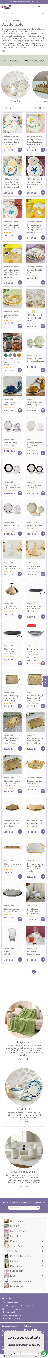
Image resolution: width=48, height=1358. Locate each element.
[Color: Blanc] (29, 311)
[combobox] (24, 13)
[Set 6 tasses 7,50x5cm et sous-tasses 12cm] (35, 902)
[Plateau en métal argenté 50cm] (12, 901)
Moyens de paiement (11, 1318)
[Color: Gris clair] (10, 355)
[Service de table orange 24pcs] (35, 394)
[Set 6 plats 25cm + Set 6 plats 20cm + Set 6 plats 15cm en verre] (35, 219)
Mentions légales (9, 1312)
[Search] (43, 13)
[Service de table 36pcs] (35, 518)
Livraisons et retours (11, 1309)
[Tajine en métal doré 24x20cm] (12, 598)
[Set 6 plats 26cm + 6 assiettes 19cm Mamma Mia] (12, 133)
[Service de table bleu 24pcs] (12, 394)
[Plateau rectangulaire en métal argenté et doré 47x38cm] (35, 859)
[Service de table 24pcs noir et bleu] (12, 477)
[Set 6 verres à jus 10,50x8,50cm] (35, 944)
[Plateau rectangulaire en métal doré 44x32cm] (35, 689)
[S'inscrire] (38, 1208)
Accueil (5, 21)
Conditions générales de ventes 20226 (18, 1306)
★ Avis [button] (45, 681)
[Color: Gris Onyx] (14, 355)
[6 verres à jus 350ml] (12, 944)
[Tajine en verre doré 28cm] (35, 558)
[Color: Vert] (6, 355)
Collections (15, 21)
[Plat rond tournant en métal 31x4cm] (12, 642)
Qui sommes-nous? (10, 1303)
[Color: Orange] (19, 355)
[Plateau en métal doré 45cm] (35, 773)
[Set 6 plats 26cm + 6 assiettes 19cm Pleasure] (12, 218)
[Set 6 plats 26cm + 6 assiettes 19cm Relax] (35, 175)
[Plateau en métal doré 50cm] (35, 816)
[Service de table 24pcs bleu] (12, 435)
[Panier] (38, 7)
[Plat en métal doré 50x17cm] (12, 856)
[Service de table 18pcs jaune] (12, 307)
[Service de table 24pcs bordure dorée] (35, 436)
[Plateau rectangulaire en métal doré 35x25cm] (12, 689)
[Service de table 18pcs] (35, 309)
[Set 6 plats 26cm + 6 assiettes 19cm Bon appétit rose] (35, 133)
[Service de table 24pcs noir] (35, 477)
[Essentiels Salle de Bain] (24, 1149)
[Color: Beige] (33, 311)
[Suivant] (34, 972)
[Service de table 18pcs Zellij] (35, 262)
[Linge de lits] (24, 1019)
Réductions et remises (11, 1315)
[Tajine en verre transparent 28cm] (12, 558)
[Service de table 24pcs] (12, 518)
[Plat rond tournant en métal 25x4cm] (35, 600)
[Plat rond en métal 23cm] (35, 644)
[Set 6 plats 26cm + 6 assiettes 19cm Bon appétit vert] (12, 175)
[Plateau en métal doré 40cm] (12, 816)
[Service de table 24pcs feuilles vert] (35, 351)
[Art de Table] (24, 1087)
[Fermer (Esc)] (43, 1332)
